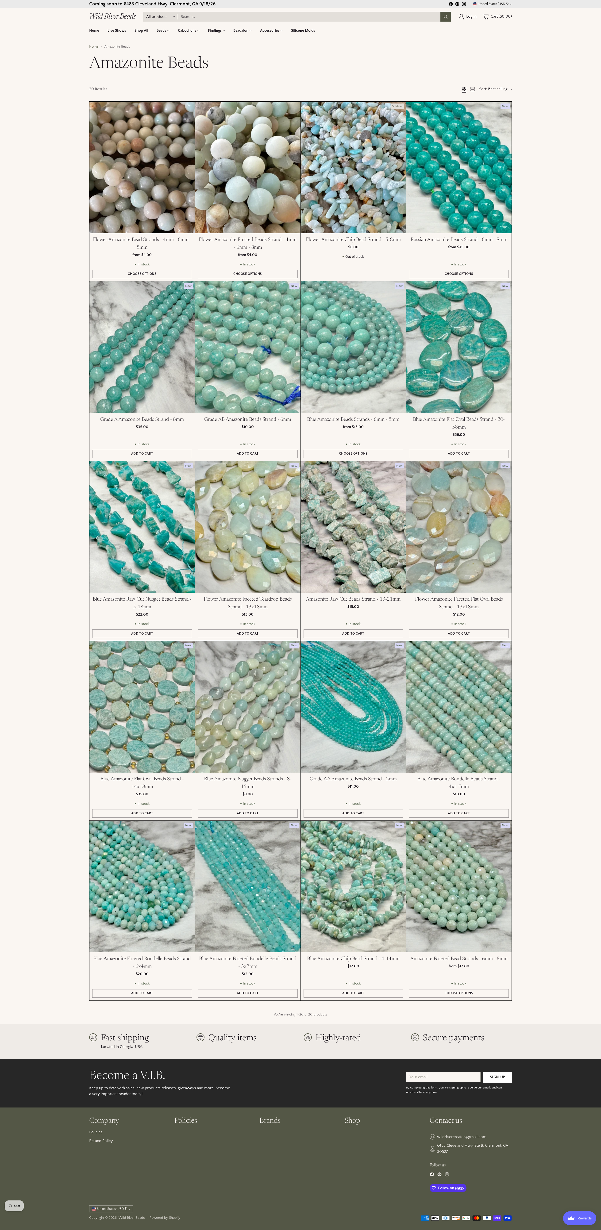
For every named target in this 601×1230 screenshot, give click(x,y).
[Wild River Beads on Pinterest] (300, 664)
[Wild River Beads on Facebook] (293, 664)
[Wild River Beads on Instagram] (308, 664)
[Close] (357, 562)
